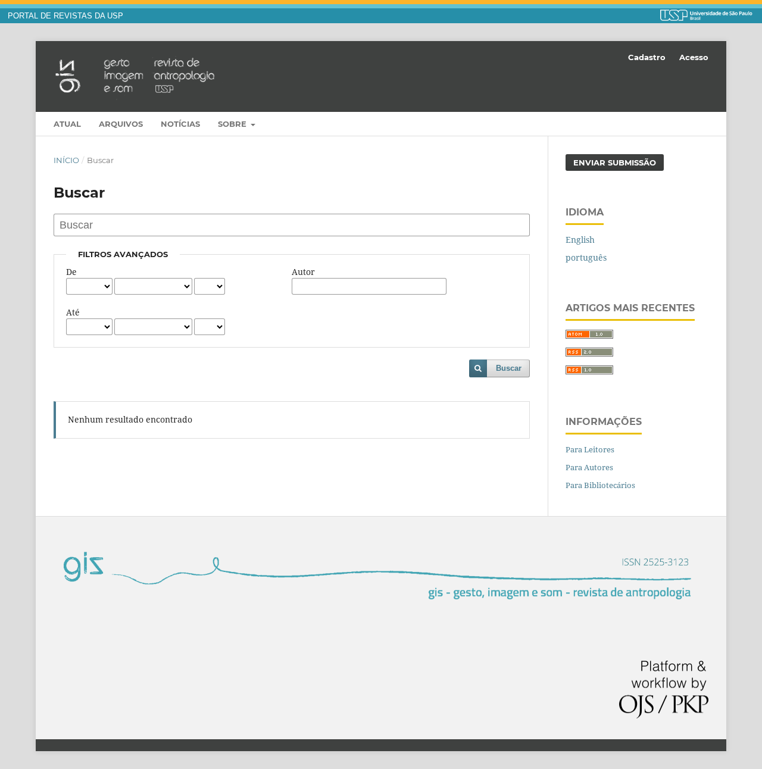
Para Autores (589, 467)
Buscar (508, 368)
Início (66, 160)
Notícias (180, 124)
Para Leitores (590, 449)
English (580, 239)
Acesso (693, 57)
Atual (67, 124)
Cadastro (647, 57)
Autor (303, 271)
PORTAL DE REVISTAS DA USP (65, 16)
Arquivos (121, 124)
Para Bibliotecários (600, 485)
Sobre (233, 124)
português (586, 257)
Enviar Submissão (614, 162)
